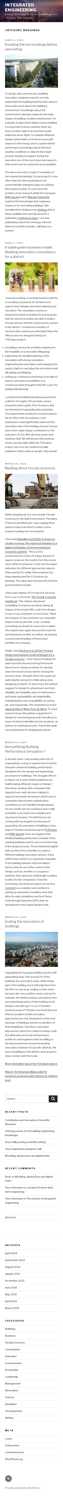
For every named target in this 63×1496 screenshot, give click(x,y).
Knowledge (11, 1369)
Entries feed (12, 1445)
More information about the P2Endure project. (31, 1063)
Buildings (10, 1328)
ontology (42, 209)
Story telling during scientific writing (25, 1142)
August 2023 (12, 1267)
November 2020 (14, 1280)
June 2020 (11, 1287)
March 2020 (12, 1308)
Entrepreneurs (13, 1363)
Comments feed (14, 1452)
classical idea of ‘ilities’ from (21, 709)
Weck (43, 709)
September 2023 (15, 1260)
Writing (9, 1417)
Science (9, 1397)
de (38, 709)
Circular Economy (15, 1342)
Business (10, 1335)
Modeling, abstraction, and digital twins (27, 1155)
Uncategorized (13, 1411)
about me (10, 1217)
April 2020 (11, 1301)
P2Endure (51, 829)
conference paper (28, 218)
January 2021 (12, 1273)
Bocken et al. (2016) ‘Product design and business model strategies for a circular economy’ (29, 655)
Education (11, 1356)
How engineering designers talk (23, 1148)
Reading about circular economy (30, 468)
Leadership (11, 1376)
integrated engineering (20, 7)
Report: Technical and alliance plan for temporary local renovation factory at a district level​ (31, 1076)
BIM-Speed (12, 197)
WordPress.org (14, 1459)
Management (13, 1383)
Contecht (10, 888)
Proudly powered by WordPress (22, 1487)
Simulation (11, 1404)
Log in (8, 1438)
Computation (12, 1349)
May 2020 (11, 1294)
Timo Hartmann (14, 1187)
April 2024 (11, 1253)
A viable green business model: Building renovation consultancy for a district (30, 252)
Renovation (11, 1390)
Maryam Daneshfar (39, 197)
